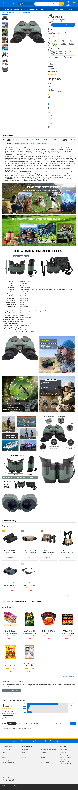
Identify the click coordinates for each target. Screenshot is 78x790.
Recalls (42, 755)
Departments (8, 9)
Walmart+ (24, 757)
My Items (69, 9)
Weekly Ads (62, 741)
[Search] (61, 4)
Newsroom (5, 755)
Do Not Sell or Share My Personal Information (66, 762)
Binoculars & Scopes (27, 12)
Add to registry (69, 57)
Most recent (11, 723)
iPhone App (5, 771)
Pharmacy (55, 9)
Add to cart (63, 25)
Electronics (8, 12)
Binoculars (43, 143)
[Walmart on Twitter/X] (6, 780)
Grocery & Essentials (32, 9)
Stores (23, 752)
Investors (4, 757)
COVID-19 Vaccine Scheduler (48, 749)
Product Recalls (45, 760)
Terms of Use (63, 749)
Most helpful (34, 723)
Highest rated (23, 723)
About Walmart (6, 749)
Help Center (38, 741)
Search (73, 723)
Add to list (57, 57)
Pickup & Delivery (45, 9)
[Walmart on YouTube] (10, 780)
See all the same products (69, 676)
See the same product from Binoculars (65, 596)
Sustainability (5, 760)
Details (65, 53)
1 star (25, 712)
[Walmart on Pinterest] (13, 780)
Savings (23, 9)
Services (16, 9)
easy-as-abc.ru (67, 51)
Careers (62, 9)
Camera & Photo (16, 12)
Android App (5, 774)
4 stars (24, 706)
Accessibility (44, 757)
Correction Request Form (11, 690)
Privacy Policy (63, 752)
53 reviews (60, 74)
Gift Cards (24, 760)
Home (3, 12)
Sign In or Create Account (22, 741)
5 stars (24, 704)
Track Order (50, 741)
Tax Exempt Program (46, 762)
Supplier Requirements (8, 762)
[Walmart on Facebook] (3, 780)
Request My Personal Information (65, 758)
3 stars (24, 708)
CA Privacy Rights (64, 755)
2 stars (24, 710)
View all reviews (8, 717)
